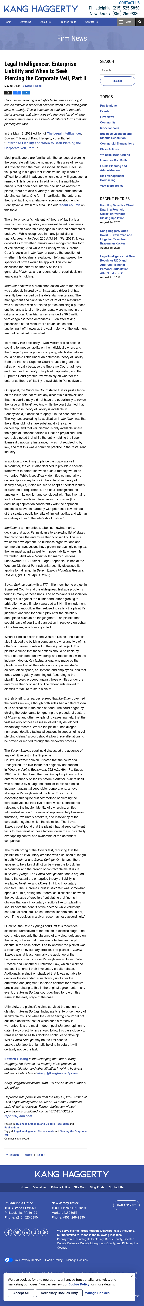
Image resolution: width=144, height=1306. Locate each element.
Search (117, 81)
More (128, 22)
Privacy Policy (60, 1187)
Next (41, 1154)
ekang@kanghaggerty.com (57, 1073)
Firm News (107, 117)
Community (108, 122)
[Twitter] (17, 1232)
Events (104, 111)
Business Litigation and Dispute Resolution (42, 1123)
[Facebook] (8, 1232)
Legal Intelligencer (25, 1131)
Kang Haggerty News (41, 8)
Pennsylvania (46, 1131)
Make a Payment (126, 1205)
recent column (70, 205)
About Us (45, 22)
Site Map (80, 1187)
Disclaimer (40, 1187)
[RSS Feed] (44, 1232)
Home (8, 22)
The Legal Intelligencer (64, 133)
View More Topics (111, 186)
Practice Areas (68, 22)
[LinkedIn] (26, 1232)
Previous (12, 1154)
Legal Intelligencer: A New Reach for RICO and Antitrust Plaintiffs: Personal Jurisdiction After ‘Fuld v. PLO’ (117, 264)
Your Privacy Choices (27, 1260)
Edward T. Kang (16, 1058)
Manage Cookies (77, 1260)
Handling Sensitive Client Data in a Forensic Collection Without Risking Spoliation (117, 211)
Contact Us (91, 22)
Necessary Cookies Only (59, 1293)
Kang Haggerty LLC (114, 8)
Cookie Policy (54, 1260)
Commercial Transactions (117, 143)
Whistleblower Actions (115, 155)
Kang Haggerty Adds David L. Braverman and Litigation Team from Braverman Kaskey (116, 237)
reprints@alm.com (18, 1116)
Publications (11, 1127)
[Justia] (35, 1232)
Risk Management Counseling (112, 178)
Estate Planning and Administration (113, 168)
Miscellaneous (109, 128)
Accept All (21, 1293)
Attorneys (25, 22)
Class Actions (109, 149)
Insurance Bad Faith (113, 160)
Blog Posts (97, 1187)
